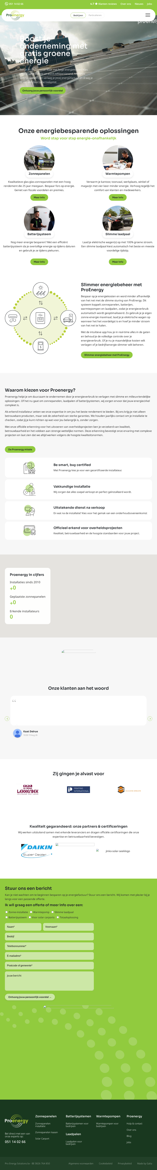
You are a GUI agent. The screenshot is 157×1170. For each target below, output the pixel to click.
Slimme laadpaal (117, 234)
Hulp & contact (134, 1123)
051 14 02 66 (16, 4)
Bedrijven (78, 15)
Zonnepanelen (39, 174)
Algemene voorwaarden (81, 1163)
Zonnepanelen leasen (46, 1132)
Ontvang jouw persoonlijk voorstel (42, 90)
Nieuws (139, 4)
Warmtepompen (117, 174)
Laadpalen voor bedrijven (74, 1143)
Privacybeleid (125, 1163)
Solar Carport (42, 1138)
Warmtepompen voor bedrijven (107, 1125)
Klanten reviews (107, 4)
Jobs (149, 4)
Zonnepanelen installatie (42, 1125)
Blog (129, 1135)
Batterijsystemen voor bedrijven (77, 1125)
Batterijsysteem (39, 234)
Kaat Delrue (30, 731)
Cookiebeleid (105, 1163)
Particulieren (95, 15)
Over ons (126, 4)
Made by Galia (144, 1163)
